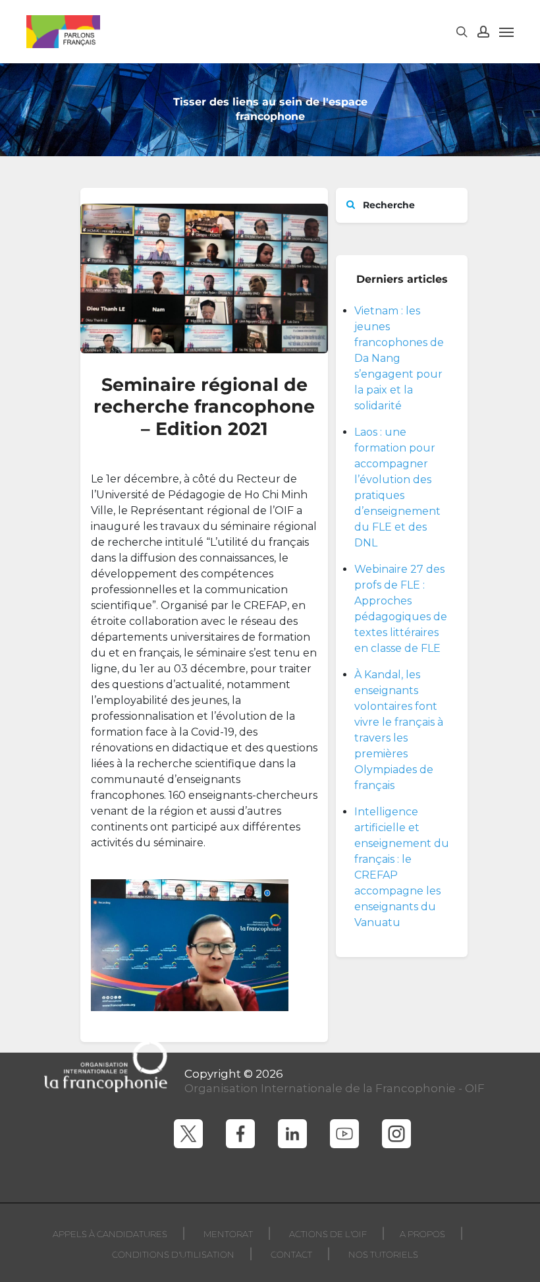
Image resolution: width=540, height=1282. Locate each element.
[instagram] (396, 1133)
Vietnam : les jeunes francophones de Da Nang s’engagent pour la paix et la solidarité (399, 358)
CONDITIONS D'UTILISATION (173, 1254)
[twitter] (188, 1133)
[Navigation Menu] (506, 31)
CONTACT (291, 1254)
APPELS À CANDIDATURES (110, 1234)
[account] (483, 31)
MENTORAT (228, 1234)
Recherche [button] (387, 205)
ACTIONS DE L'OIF (328, 1234)
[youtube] (344, 1133)
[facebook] (240, 1133)
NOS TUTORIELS (383, 1254)
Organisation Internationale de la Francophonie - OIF (334, 1088)
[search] (461, 31)
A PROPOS (422, 1234)
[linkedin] (292, 1133)
